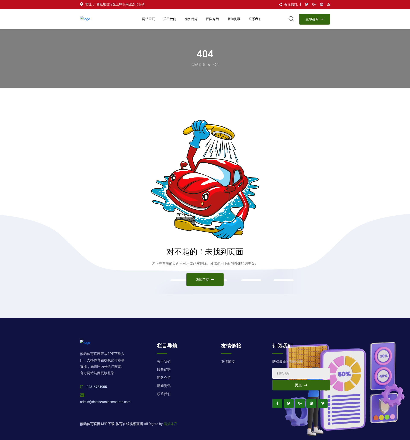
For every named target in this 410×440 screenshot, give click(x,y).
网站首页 (148, 19)
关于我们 (169, 19)
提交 (298, 385)
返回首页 (202, 280)
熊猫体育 (170, 424)
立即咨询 (312, 19)
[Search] (291, 20)
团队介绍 (212, 19)
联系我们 (255, 19)
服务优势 (191, 19)
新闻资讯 (233, 19)
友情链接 (228, 361)
